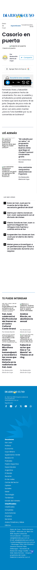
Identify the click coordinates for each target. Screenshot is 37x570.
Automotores (10, 513)
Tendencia (9, 497)
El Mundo (8, 473)
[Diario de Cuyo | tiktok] (30, 16)
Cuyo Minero (10, 452)
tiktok (16, 406)
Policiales (8, 461)
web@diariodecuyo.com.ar (19, 538)
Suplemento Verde (12, 455)
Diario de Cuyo (4, 26)
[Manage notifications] (32, 551)
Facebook (6, 406)
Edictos (8, 525)
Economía (9, 448)
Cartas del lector (12, 482)
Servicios (8, 519)
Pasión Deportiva (12, 464)
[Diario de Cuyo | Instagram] (22, 16)
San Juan (8, 442)
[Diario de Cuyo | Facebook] (17, 16)
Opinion (8, 485)
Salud (7, 491)
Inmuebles (9, 510)
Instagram (11, 406)
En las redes (9, 479)
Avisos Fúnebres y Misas (14, 522)
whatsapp (30, 406)
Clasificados (9, 507)
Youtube (26, 406)
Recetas (8, 476)
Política (8, 445)
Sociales (8, 488)
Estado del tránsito (12, 501)
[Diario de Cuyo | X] (26, 16)
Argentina (9, 470)
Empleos (8, 516)
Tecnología (9, 494)
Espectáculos (16, 26)
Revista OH (9, 458)
